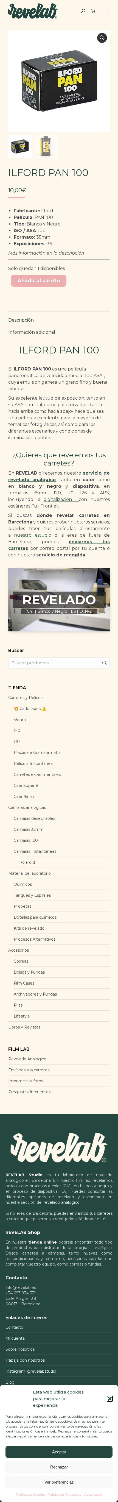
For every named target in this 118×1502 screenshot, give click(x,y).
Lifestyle (22, 1016)
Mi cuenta (15, 1338)
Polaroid (27, 862)
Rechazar (59, 1467)
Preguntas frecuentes (29, 1091)
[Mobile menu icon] (107, 11)
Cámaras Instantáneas (35, 851)
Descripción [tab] (21, 320)
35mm (20, 719)
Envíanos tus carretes (28, 1070)
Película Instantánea (33, 763)
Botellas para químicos (35, 917)
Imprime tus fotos (25, 1081)
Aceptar (59, 1452)
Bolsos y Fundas (29, 972)
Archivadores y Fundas (35, 994)
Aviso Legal (93, 1494)
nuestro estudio (32, 535)
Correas (21, 961)
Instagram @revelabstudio (30, 1371)
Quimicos (23, 884)
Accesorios (18, 950)
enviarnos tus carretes (91, 1213)
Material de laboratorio (29, 873)
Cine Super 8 (26, 785)
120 (17, 730)
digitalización (61, 499)
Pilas (18, 1005)
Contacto (14, 1327)
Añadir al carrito (39, 281)
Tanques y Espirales (32, 895)
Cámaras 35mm (29, 829)
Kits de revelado (29, 928)
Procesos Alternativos (34, 939)
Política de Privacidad (65, 1494)
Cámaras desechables (34, 818)
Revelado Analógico (27, 1059)
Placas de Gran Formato (37, 752)
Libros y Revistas (24, 1027)
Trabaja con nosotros (25, 1360)
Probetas (22, 906)
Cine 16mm (24, 796)
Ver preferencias (59, 1482)
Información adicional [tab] (31, 332)
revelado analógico (62, 1202)
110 (17, 741)
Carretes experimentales (37, 774)
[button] (110, 1398)
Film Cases (24, 983)
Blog (10, 1382)
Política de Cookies (30, 1494)
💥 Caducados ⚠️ (30, 708)
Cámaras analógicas (27, 807)
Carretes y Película (26, 697)
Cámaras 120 (26, 840)
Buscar (104, 662)
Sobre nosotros (20, 1349)
